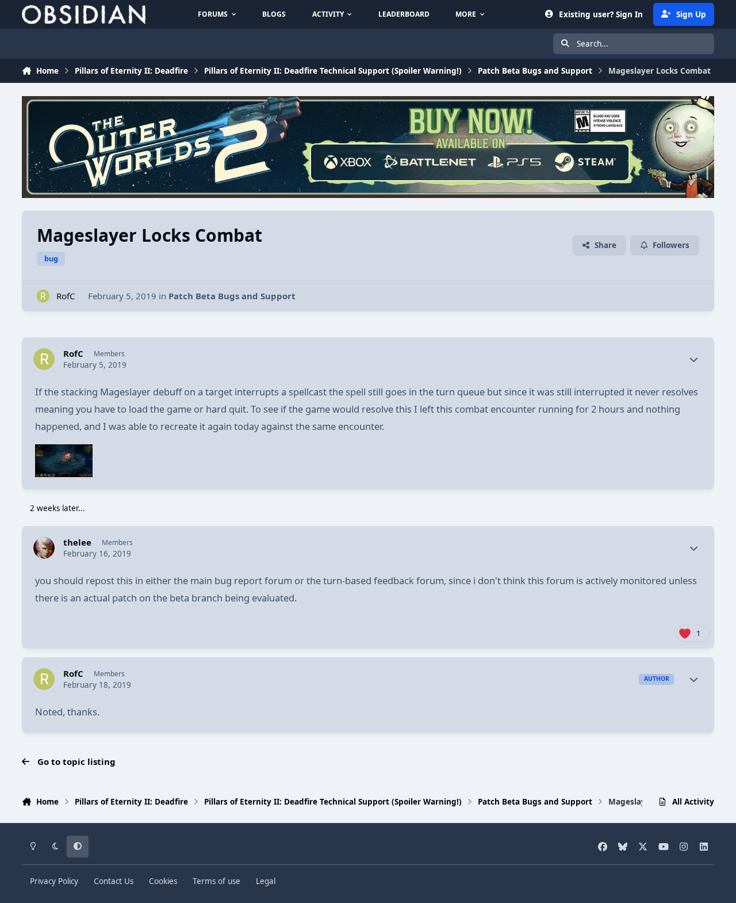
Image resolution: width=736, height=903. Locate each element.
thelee (77, 542)
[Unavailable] (64, 452)
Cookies (163, 881)
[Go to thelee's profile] (44, 548)
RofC (65, 296)
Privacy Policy (54, 881)
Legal (265, 881)
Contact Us (113, 881)
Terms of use (216, 881)
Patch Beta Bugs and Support (232, 296)
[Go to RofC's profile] (43, 296)
